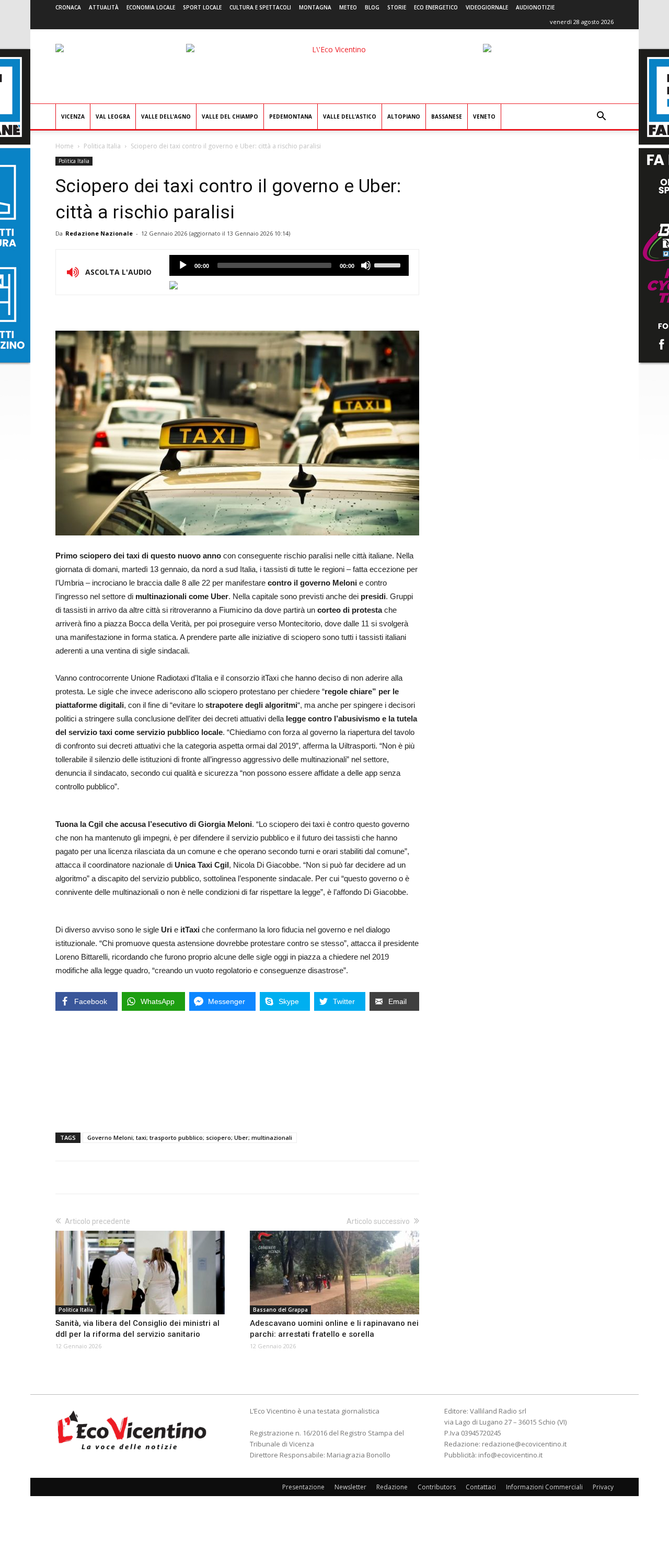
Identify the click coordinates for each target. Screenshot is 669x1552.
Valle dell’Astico (349, 116)
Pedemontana (290, 116)
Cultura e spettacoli (260, 7)
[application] (289, 265)
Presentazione (303, 1487)
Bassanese (446, 116)
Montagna (315, 7)
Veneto (484, 116)
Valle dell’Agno (166, 116)
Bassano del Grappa (280, 1309)
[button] (601, 117)
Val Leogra (113, 116)
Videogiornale (487, 7)
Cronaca (68, 7)
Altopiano (403, 116)
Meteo (348, 7)
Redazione (392, 1487)
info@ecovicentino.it (510, 1455)
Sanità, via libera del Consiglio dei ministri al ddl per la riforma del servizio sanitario (137, 1328)
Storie (396, 7)
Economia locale (150, 7)
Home (64, 146)
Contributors (437, 1487)
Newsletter (350, 1487)
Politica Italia (102, 146)
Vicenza (73, 116)
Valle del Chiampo (230, 116)
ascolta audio (183, 265)
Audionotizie (535, 7)
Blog (372, 7)
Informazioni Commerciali (544, 1487)
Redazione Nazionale (99, 233)
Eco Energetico (436, 7)
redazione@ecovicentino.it (524, 1444)
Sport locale (202, 7)
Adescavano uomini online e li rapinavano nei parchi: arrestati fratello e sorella (334, 1328)
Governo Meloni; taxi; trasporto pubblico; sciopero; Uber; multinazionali (189, 1137)
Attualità (104, 7)
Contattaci (481, 1487)
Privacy (603, 1487)
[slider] (388, 264)
